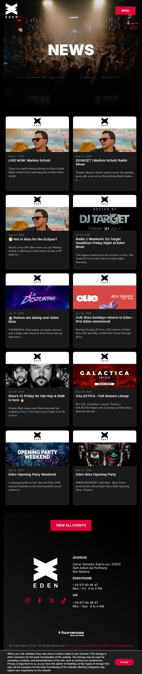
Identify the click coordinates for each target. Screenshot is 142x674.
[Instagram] (27, 600)
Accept (124, 662)
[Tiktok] (63, 600)
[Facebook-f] (39, 600)
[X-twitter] (51, 600)
